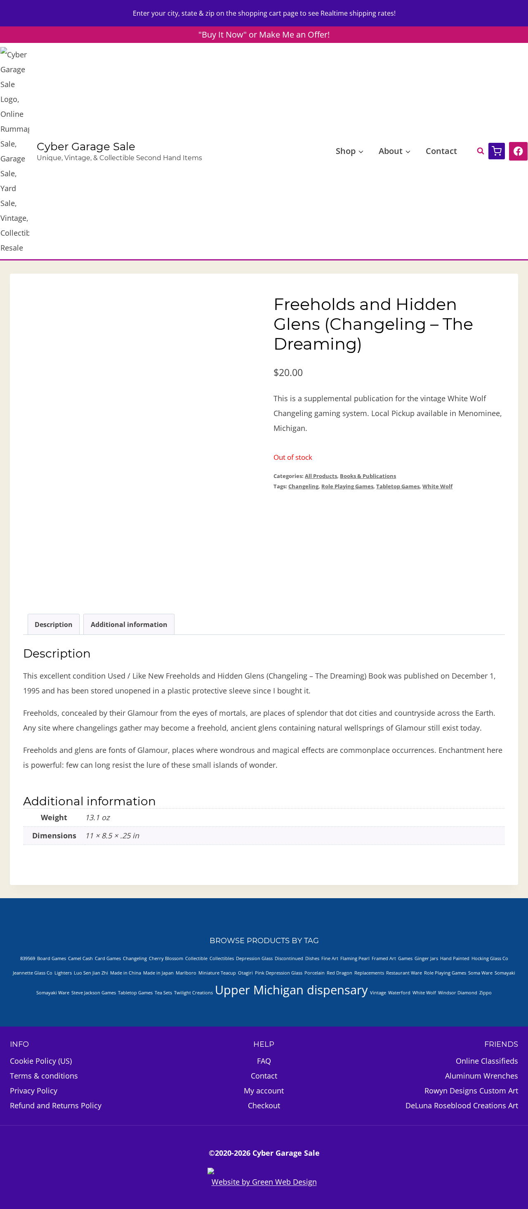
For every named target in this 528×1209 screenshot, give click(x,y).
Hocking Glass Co (489, 958)
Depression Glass (254, 958)
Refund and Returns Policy (55, 1105)
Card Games (108, 958)
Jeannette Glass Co (32, 973)
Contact (441, 150)
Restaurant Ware (404, 973)
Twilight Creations (193, 993)
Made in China (125, 973)
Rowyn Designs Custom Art (471, 1090)
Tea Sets (163, 993)
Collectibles (222, 958)
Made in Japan (158, 973)
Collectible (196, 958)
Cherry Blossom (166, 958)
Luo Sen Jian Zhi (91, 973)
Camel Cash (80, 958)
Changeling (303, 486)
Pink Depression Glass (278, 973)
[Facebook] (518, 151)
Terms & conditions (44, 1076)
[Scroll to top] (482, 1179)
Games (405, 958)
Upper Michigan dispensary (291, 990)
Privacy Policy (33, 1090)
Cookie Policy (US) (41, 1061)
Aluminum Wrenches (481, 1076)
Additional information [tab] (129, 624)
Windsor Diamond (457, 993)
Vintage (378, 993)
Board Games (51, 958)
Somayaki (505, 973)
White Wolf (437, 486)
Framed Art (384, 958)
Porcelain (314, 973)
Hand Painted (454, 958)
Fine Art (329, 958)
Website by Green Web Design (264, 1182)
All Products (321, 476)
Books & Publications (368, 476)
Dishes (312, 958)
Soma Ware (480, 973)
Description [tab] (54, 624)
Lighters (63, 973)
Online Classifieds (487, 1061)
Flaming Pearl (355, 958)
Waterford (399, 993)
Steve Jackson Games (93, 993)
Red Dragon (339, 973)
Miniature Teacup (217, 973)
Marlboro (186, 973)
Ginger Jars (426, 958)
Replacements (369, 973)
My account (264, 1090)
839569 (27, 958)
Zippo (485, 993)
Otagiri (245, 973)
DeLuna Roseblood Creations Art (461, 1105)
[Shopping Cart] (496, 151)
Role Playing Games (347, 486)
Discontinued (289, 958)
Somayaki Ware (52, 993)
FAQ (264, 1061)
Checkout (264, 1105)
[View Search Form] (476, 151)
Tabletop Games (398, 486)
